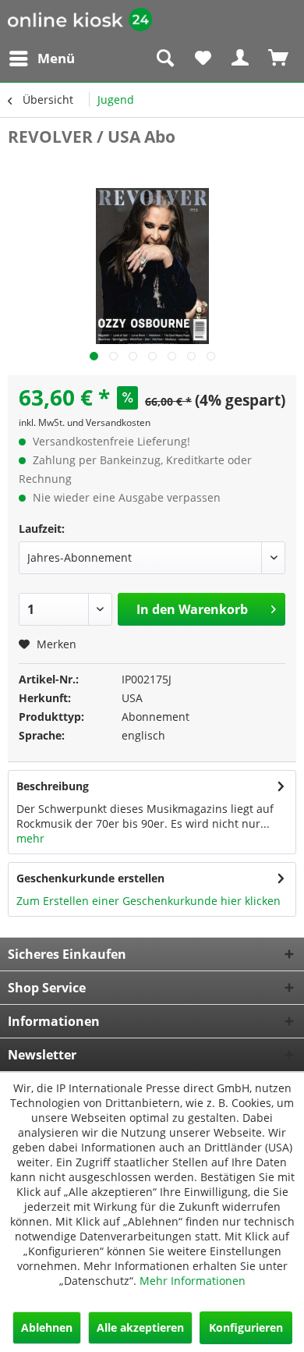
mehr (30, 838)
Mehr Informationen (193, 1280)
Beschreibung (52, 786)
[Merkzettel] (202, 58)
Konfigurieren (246, 1327)
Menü (56, 58)
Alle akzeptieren (140, 1327)
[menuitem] (41, 58)
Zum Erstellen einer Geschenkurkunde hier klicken (148, 900)
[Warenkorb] (279, 58)
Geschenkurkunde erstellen (90, 878)
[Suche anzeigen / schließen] (164, 58)
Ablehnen (46, 1327)
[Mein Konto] (240, 58)
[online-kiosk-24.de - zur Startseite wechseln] (80, 21)
